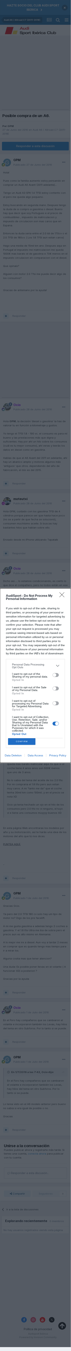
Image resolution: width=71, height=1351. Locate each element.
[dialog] (35, 675)
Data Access (35, 755)
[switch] (56, 675)
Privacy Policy (57, 755)
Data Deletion (13, 755)
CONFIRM (22, 741)
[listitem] (35, 666)
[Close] (63, 596)
